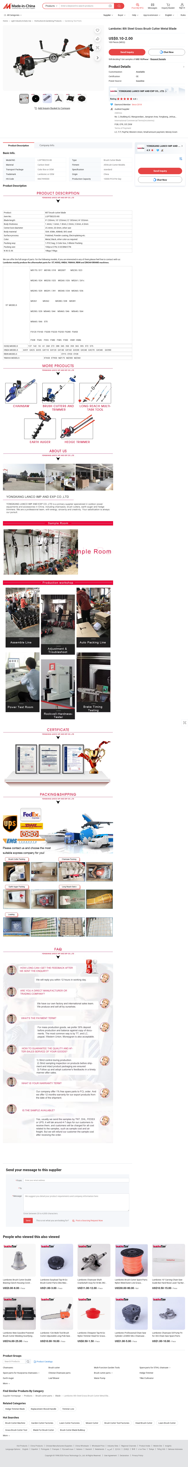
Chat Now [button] (168, 52)
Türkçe (151, 1449)
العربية (109, 1449)
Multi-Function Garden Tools (107, 1367)
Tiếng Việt (161, 1449)
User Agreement (110, 1455)
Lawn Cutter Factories (69, 1423)
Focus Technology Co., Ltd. (75, 1455)
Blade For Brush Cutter (43, 1430)
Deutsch (88, 1449)
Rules (183, 15)
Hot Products (22, 1446)
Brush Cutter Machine (15, 1423)
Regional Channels (128, 1446)
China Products (36, 1446)
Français (55, 1449)
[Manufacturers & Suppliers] (19, 6)
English (25, 1449)
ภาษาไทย (142, 1449)
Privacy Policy (137, 1455)
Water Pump (99, 1378)
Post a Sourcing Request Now (87, 1220)
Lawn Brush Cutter (167, 1423)
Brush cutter (54, 1367)
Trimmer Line (68, 1408)
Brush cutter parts (102, 1372)
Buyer (120, 15)
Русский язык (67, 1449)
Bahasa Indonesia (175, 1449)
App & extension (150, 15)
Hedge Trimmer (146, 1372)
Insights (168, 1446)
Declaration (124, 1455)
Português (45, 1449)
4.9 (149, 150)
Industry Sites (113, 1446)
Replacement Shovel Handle (43, 1408)
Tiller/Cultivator (147, 1378)
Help (134, 15)
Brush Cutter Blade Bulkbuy (72, 1430)
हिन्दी (133, 1449)
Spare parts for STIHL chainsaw (154, 1367)
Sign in (182, 7)
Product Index (144, 1446)
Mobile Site (157, 1446)
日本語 (126, 1449)
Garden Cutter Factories (42, 1423)
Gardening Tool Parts (73, 21)
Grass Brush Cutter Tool (16, 1430)
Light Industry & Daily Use (21, 21)
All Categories (13, 15)
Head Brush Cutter (143, 1423)
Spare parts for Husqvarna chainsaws (20, 1372)
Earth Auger (8, 1378)
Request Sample (158, 59)
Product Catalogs (44, 1361)
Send (28, 1220)
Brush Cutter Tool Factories (116, 1423)
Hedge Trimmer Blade (15, 1408)
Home (5, 21)
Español (34, 1449)
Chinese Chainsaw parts (59, 1372)
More (5, 1435)
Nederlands (99, 1449)
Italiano (79, 1449)
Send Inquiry (127, 52)
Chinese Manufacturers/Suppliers (59, 1446)
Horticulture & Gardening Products (48, 21)
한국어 (117, 1449)
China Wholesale (82, 1446)
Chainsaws (8, 1367)
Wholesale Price (98, 1446)
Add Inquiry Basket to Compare (54, 108)
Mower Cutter (92, 1423)
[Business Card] (180, 158)
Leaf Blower (53, 1378)
